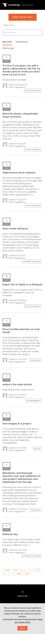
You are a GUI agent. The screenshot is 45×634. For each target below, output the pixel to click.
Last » (27, 573)
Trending (21, 42)
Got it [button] (22, 628)
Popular (8, 48)
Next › (19, 573)
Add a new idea (22, 17)
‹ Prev (15, 570)
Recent (7, 42)
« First (6, 570)
